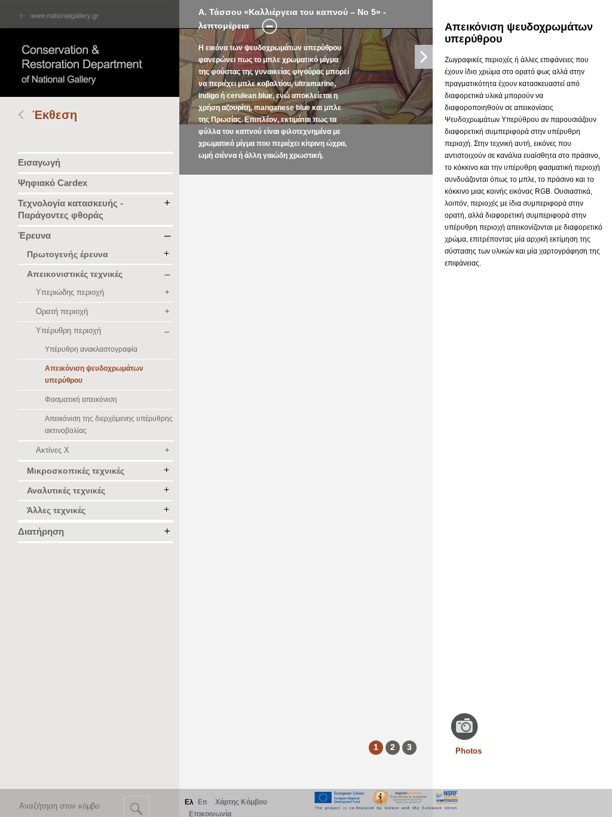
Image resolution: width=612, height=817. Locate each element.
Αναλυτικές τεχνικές (66, 490)
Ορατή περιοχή (62, 311)
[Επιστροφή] (25, 116)
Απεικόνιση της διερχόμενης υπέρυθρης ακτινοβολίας (109, 424)
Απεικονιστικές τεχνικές (75, 274)
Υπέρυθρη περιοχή (68, 330)
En (202, 802)
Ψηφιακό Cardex (52, 183)
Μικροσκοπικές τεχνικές (75, 470)
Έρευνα (34, 235)
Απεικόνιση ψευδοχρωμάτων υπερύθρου (94, 374)
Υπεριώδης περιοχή (70, 292)
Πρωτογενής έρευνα (67, 254)
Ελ (189, 802)
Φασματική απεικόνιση (81, 399)
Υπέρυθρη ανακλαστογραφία (91, 349)
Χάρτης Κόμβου (241, 802)
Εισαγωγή (39, 162)
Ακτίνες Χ (52, 450)
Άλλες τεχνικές (56, 510)
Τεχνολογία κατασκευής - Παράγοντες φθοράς (70, 209)
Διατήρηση (41, 531)
